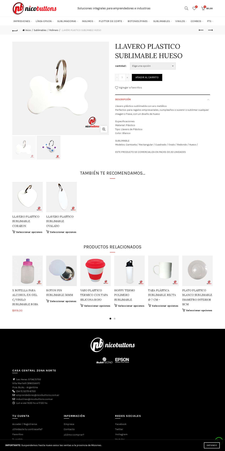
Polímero (53, 30)
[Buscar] (186, 8)
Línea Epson (44, 21)
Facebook (120, 424)
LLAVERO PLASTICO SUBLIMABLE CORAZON (26, 221)
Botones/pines (138, 21)
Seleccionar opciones (29, 232)
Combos (196, 21)
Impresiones (21, 21)
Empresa (69, 424)
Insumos (87, 21)
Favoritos (196, 7)
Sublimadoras (66, 21)
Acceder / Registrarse (24, 424)
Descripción (123, 99)
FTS (209, 21)
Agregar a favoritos (130, 87)
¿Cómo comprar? (74, 434)
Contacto (69, 429)
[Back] (15, 30)
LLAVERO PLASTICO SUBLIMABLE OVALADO (59, 221)
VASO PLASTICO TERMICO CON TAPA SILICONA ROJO (94, 295)
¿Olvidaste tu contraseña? (27, 429)
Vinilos (180, 21)
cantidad (120, 65)
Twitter (119, 429)
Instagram (121, 434)
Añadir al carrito (147, 77)
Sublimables (161, 21)
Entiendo (212, 445)
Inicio (28, 30)
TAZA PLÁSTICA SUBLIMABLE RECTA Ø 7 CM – (162, 295)
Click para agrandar (104, 129)
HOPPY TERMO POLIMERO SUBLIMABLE (124, 295)
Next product (210, 30)
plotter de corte (110, 21)
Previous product (201, 30)
